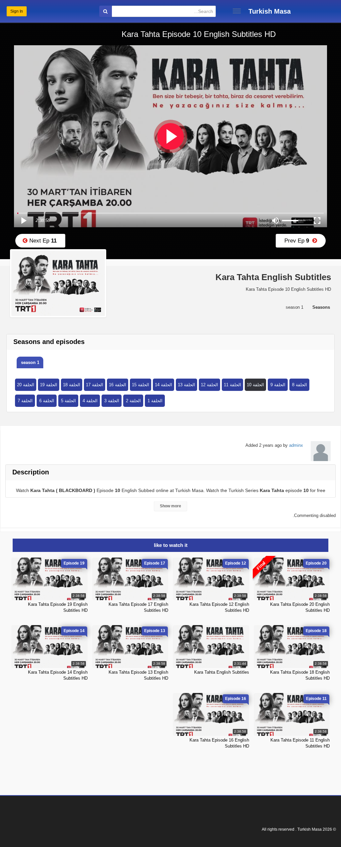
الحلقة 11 (232, 384)
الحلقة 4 (90, 400)
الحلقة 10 (255, 384)
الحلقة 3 (111, 400)
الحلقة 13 (186, 384)
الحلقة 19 (48, 384)
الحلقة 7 (25, 400)
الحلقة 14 (163, 384)
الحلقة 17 (94, 384)
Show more (170, 506)
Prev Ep (298, 241)
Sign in (16, 11)
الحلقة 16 (117, 384)
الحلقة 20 (25, 384)
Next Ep (42, 241)
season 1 (30, 362)
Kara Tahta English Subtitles (221, 672)
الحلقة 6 (46, 400)
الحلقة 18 (71, 384)
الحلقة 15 (140, 384)
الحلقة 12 (209, 384)
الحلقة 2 (133, 400)
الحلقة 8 (299, 384)
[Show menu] (236, 11)
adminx (296, 445)
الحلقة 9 (277, 384)
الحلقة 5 (68, 400)
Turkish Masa (269, 11)
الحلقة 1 (155, 400)
